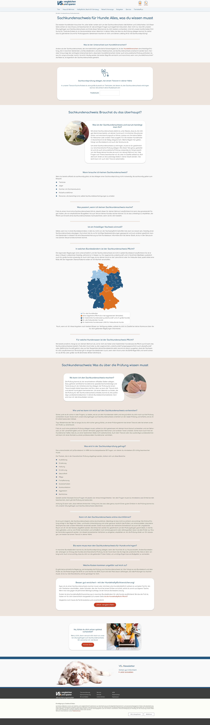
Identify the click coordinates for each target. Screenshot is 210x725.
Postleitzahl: (94, 93)
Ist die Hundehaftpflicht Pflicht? (116, 596)
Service (128, 9)
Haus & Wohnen (68, 9)
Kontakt (99, 694)
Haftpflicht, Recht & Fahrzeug (88, 9)
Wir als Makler (84, 697)
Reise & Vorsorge (107, 9)
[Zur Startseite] (75, 3)
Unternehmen (101, 697)
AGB (113, 692)
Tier (58, 9)
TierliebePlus (138, 9)
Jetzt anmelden (126, 672)
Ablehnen (149, 714)
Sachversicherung (85, 694)
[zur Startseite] (65, 694)
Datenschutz (76, 711)
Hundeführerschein (131, 48)
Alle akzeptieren (136, 714)
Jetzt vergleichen (105, 605)
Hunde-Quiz (87, 644)
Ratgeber (119, 9)
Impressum (115, 697)
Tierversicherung (85, 692)
